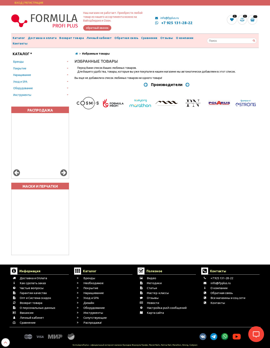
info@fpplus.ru (169, 18)
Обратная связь (126, 38)
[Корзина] (253, 20)
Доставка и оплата (42, 38)
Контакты (20, 43)
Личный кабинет (99, 38)
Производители (166, 84)
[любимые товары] (232, 19)
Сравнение (149, 38)
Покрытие (19, 68)
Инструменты (22, 94)
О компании (185, 38)
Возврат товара (71, 38)
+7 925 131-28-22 (176, 23)
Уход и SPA (20, 81)
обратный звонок (97, 27)
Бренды (18, 61)
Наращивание (22, 75)
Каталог (19, 38)
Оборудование (23, 88)
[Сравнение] (243, 19)
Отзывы (166, 38)
